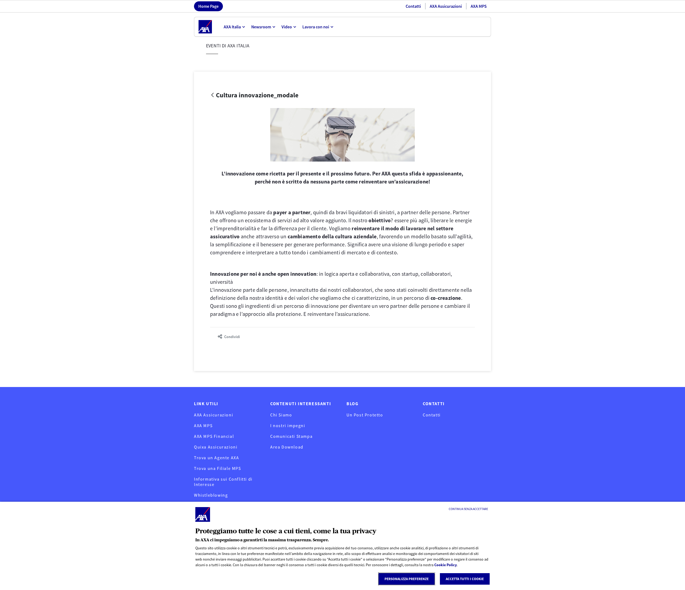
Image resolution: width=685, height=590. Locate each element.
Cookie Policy (445, 564)
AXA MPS (479, 6)
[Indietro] (212, 95)
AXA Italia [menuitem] (232, 26)
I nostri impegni (287, 425)
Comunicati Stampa (291, 436)
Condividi (232, 336)
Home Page (208, 6)
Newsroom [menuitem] (261, 26)
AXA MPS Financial (214, 436)
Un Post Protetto (365, 414)
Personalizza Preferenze (407, 579)
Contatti (413, 6)
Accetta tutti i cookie (465, 579)
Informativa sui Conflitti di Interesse (223, 481)
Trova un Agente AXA (216, 457)
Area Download (286, 447)
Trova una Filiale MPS (217, 468)
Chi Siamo (281, 414)
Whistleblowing (211, 495)
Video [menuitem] (286, 26)
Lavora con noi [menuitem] (315, 26)
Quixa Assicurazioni (215, 447)
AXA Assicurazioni (446, 6)
